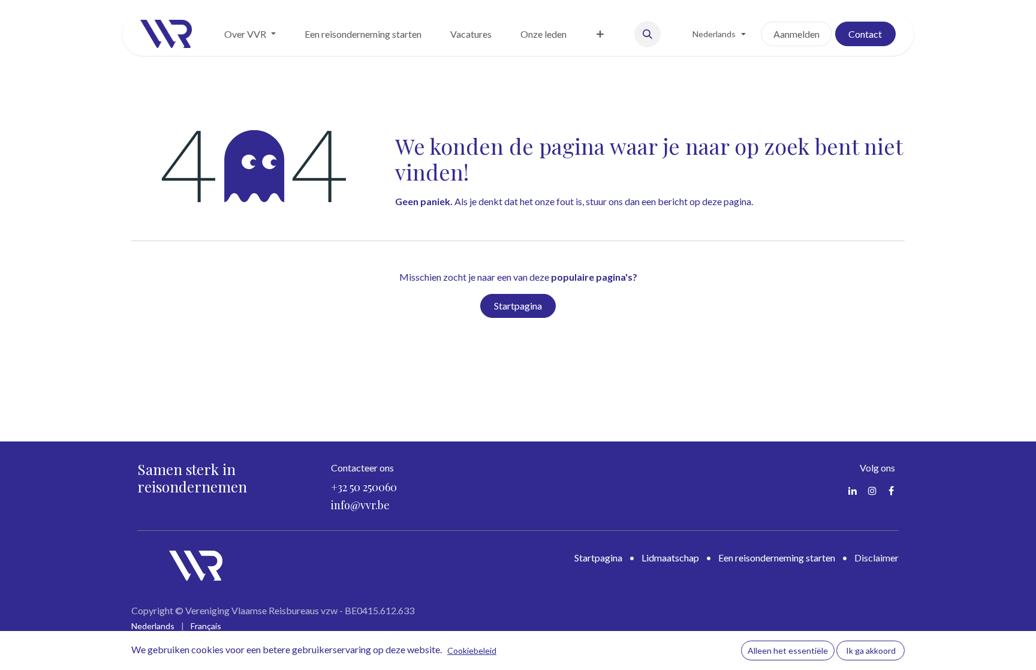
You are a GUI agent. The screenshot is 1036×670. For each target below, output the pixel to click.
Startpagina (518, 305)
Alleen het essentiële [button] (788, 650)
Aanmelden (796, 34)
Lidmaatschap (670, 557)
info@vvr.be (360, 505)
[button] (647, 34)
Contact (865, 34)
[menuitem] (250, 34)
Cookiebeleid (471, 650)
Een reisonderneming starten (776, 557)
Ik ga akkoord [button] (871, 650)
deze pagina (726, 201)
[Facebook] (891, 490)
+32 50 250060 (364, 487)
